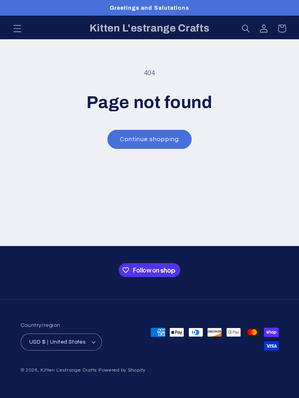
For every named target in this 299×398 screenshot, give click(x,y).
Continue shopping (149, 139)
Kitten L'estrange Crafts (68, 370)
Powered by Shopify (122, 370)
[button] (17, 28)
